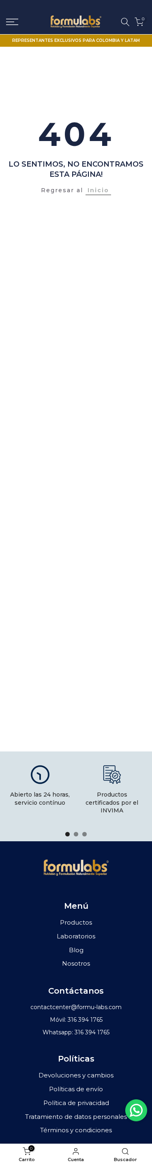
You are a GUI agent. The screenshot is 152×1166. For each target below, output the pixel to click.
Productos (76, 922)
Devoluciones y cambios (76, 1075)
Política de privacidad (76, 1103)
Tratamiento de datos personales (76, 1116)
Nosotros (76, 963)
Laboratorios (76, 936)
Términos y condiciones (76, 1130)
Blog (76, 950)
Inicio (98, 190)
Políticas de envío (76, 1089)
